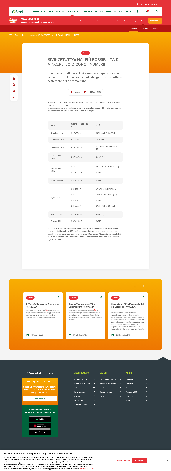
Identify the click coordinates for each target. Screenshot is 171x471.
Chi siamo (130, 379)
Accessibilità (131, 392)
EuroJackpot (86, 11)
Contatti (129, 383)
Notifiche (130, 388)
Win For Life (111, 11)
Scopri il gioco (133, 21)
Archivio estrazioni (104, 21)
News (143, 21)
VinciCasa (99, 11)
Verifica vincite (120, 21)
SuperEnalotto (38, 11)
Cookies (129, 396)
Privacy (129, 400)
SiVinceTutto (72, 11)
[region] (85, 460)
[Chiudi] (167, 460)
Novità (145, 29)
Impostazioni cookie (122, 460)
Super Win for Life (56, 11)
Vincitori (134, 29)
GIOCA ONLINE (155, 21)
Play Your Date (125, 11)
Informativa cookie (87, 468)
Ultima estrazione (87, 21)
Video (155, 29)
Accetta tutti (139, 460)
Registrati (40, 399)
